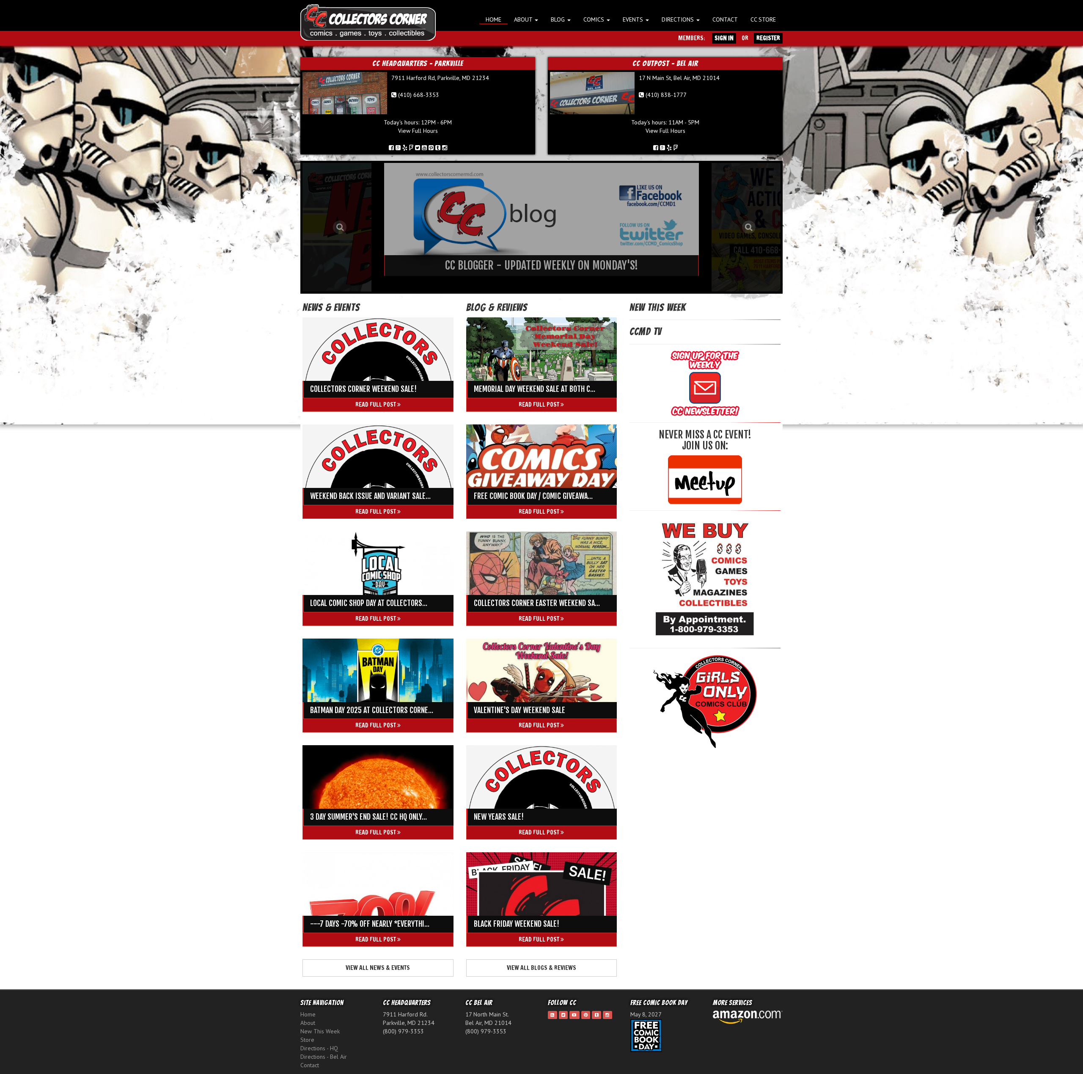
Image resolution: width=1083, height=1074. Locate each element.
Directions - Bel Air (323, 1056)
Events (634, 19)
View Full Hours (418, 131)
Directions (678, 19)
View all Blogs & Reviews (541, 968)
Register (768, 38)
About (524, 19)
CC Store (763, 19)
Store (307, 1040)
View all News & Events (378, 968)
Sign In (724, 38)
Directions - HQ (319, 1048)
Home (493, 19)
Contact (725, 19)
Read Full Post (376, 404)
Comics (594, 19)
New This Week (320, 1031)
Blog (558, 19)
